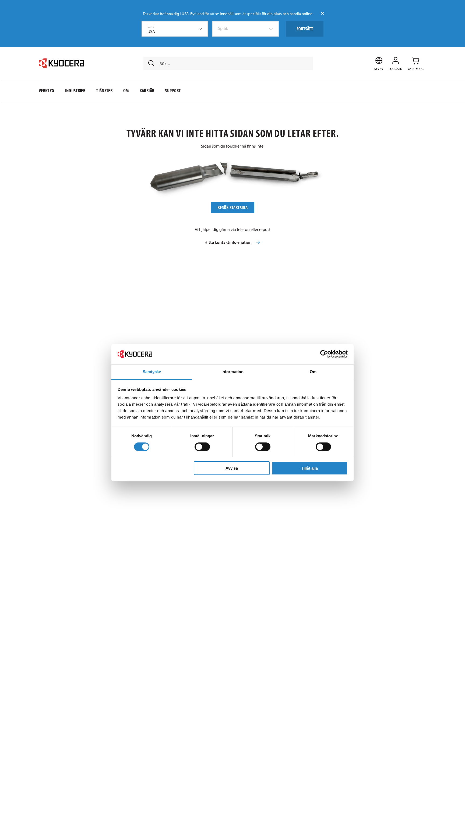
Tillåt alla (309, 468)
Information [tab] (232, 371)
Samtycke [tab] (152, 371)
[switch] (202, 446)
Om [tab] (313, 371)
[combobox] (175, 29)
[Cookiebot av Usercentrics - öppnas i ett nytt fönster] (324, 354)
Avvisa (232, 468)
